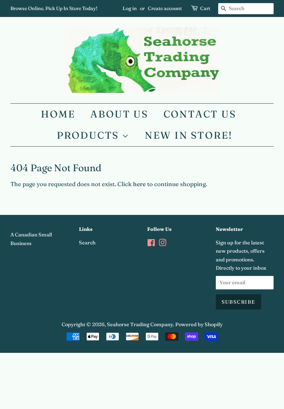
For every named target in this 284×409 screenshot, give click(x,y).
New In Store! (188, 135)
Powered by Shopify (199, 324)
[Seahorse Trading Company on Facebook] (151, 244)
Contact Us (199, 114)
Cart (205, 8)
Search (87, 243)
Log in (130, 8)
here (139, 184)
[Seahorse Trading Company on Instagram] (162, 244)
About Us (119, 114)
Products (89, 135)
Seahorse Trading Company (140, 324)
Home (58, 114)
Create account (165, 8)
